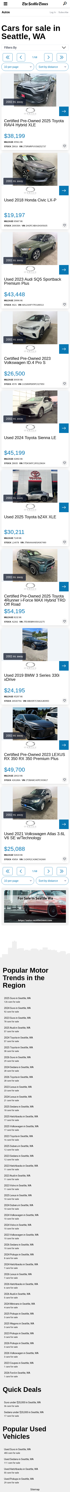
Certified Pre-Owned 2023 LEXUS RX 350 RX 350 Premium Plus (34, 757)
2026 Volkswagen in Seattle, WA (21, 1355)
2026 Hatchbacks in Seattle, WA (21, 1286)
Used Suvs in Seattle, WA (17, 1451)
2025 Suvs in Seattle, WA (17, 1000)
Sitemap (35, 1489)
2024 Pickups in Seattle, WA (19, 1256)
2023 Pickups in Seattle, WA (19, 1335)
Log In (53, 12)
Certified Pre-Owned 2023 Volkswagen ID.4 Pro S (27, 360)
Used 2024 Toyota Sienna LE (30, 438)
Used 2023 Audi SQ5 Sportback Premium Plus (32, 281)
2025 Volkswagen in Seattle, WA (21, 1128)
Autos (6, 12)
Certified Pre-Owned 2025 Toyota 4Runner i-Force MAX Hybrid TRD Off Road (34, 600)
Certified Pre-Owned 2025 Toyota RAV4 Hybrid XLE (34, 123)
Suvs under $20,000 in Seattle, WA (22, 1404)
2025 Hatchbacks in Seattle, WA (21, 1118)
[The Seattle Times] (35, 4)
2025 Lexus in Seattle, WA (18, 1197)
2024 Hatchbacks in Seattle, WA (21, 1266)
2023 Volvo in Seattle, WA (17, 1187)
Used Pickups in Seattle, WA (19, 1481)
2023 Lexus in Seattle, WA (18, 1089)
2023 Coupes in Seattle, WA (19, 1365)
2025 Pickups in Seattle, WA (19, 1315)
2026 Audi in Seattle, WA (17, 1296)
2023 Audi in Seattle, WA (17, 1177)
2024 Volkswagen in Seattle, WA (21, 1217)
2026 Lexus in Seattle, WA (18, 1276)
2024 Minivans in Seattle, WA (19, 1305)
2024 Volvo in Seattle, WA (17, 1227)
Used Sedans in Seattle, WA (19, 1461)
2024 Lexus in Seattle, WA (18, 1098)
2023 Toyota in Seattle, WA (18, 1138)
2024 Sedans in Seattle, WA (19, 1069)
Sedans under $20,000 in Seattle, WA (24, 1414)
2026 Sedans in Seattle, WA (19, 1246)
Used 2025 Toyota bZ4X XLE (30, 517)
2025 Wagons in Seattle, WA (19, 1325)
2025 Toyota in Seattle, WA (18, 1049)
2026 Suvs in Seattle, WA (17, 1059)
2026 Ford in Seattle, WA (17, 1374)
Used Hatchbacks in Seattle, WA (21, 1471)
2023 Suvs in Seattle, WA (17, 1020)
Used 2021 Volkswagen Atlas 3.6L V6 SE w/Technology (34, 836)
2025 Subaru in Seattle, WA (18, 1148)
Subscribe (63, 12)
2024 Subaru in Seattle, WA (18, 1207)
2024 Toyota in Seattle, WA (18, 1039)
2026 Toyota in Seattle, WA (18, 1079)
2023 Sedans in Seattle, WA (19, 1158)
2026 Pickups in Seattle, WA (19, 1345)
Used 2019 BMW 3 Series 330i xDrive (31, 677)
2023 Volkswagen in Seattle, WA (21, 1236)
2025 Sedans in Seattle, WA (19, 1108)
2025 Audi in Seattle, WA (17, 1029)
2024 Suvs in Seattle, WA (17, 1010)
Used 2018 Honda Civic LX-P (30, 200)
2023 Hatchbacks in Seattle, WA (21, 1167)
